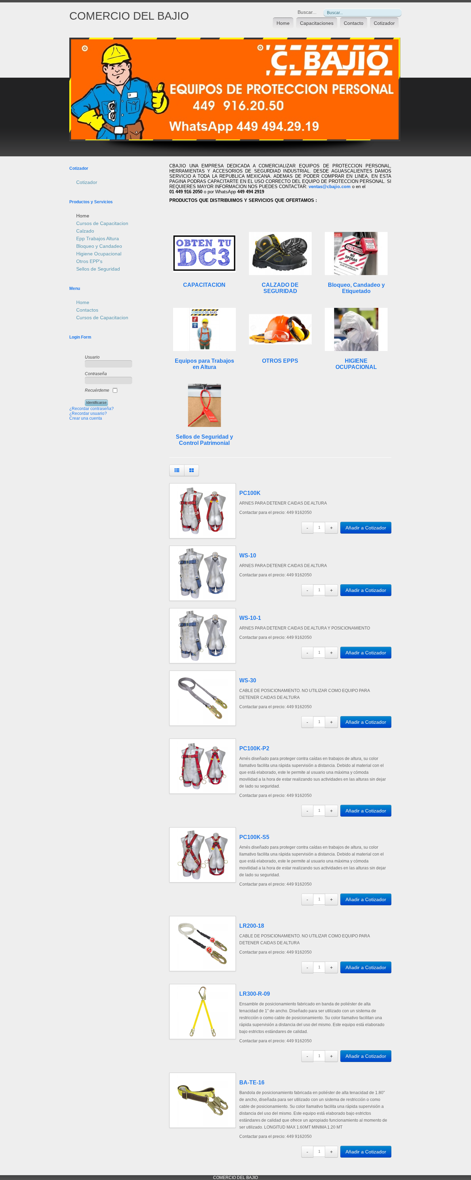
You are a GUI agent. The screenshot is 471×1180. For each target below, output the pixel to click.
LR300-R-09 (254, 994)
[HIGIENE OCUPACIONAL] (356, 329)
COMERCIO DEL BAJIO (129, 16)
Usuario (92, 357)
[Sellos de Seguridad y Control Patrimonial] (204, 405)
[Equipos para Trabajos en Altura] (204, 329)
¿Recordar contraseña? (91, 408)
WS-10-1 (250, 618)
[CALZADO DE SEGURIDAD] (280, 253)
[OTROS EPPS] (280, 329)
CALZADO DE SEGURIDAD (280, 288)
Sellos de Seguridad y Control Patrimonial (204, 440)
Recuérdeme (97, 390)
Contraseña (96, 373)
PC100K (250, 493)
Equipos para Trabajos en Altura (204, 364)
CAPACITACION (204, 285)
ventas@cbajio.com (330, 186)
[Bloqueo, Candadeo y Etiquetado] (356, 253)
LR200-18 (251, 926)
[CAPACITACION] (204, 253)
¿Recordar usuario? (88, 413)
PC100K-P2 (254, 748)
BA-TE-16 (251, 1082)
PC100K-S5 (254, 837)
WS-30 (247, 680)
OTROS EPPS (280, 361)
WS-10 (247, 555)
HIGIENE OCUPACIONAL (356, 364)
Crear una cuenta (85, 418)
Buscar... (307, 12)
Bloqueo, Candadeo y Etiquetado (356, 288)
